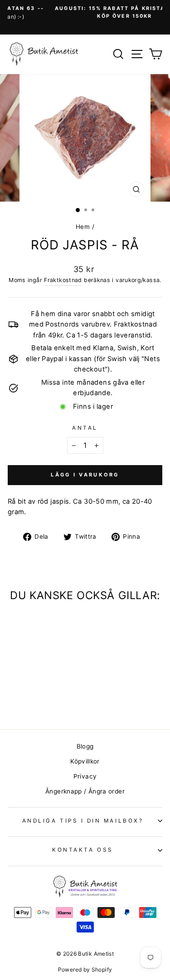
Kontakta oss (82, 850)
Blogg (85, 746)
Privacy (85, 776)
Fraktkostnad (63, 280)
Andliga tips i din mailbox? (82, 821)
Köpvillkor (85, 761)
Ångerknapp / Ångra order (85, 791)
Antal (85, 428)
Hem (83, 226)
